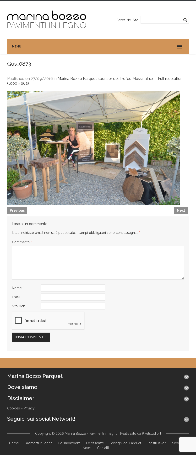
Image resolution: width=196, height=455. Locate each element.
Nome (18, 288)
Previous (17, 210)
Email (17, 297)
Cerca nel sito (127, 20)
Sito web (18, 306)
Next (181, 210)
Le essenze (95, 443)
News (87, 448)
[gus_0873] (93, 147)
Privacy (29, 408)
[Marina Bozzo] (47, 20)
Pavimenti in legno (38, 443)
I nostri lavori (156, 443)
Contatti (103, 448)
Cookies (13, 408)
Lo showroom (69, 443)
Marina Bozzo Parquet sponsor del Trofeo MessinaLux (105, 78)
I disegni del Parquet (125, 443)
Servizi (177, 443)
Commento (22, 242)
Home (14, 443)
